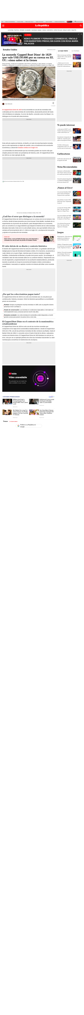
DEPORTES (50, 30)
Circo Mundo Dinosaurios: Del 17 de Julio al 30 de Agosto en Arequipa (64, 225)
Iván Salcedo (8, 104)
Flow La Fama (20, 21)
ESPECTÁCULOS (58, 30)
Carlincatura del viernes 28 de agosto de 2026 (64, 159)
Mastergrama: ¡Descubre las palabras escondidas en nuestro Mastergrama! (64, 238)
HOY (2, 21)
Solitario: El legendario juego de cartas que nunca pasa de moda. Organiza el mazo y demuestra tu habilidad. (64, 247)
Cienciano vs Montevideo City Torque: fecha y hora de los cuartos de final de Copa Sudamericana (64, 173)
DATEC (69, 30)
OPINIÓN (22, 30)
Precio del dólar (29, 21)
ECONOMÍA (28, 30)
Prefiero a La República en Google (28, 425)
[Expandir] (78, 34)
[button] (3, 25)
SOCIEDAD (34, 30)
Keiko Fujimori (49, 21)
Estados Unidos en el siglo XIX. (28, 147)
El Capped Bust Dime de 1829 (12, 109)
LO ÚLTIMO (10, 30)
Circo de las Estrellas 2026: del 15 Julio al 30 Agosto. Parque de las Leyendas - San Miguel (64, 194)
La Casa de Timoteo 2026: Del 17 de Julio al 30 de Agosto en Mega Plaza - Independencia (64, 210)
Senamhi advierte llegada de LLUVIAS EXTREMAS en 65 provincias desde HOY (64, 180)
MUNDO (40, 30)
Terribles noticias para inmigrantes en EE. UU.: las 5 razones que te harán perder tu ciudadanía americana (64, 147)
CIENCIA (44, 30)
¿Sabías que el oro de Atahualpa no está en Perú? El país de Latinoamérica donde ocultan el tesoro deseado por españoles (64, 66)
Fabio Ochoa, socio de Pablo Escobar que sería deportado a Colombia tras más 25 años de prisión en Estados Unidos (21, 239)
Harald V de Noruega (10, 21)
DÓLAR (65, 30)
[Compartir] (53, 103)
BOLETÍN (74, 30)
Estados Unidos (10, 49)
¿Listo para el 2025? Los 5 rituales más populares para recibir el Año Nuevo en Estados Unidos (64, 131)
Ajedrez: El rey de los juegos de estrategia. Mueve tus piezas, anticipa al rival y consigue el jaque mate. (64, 255)
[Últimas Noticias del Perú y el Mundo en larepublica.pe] (42, 25)
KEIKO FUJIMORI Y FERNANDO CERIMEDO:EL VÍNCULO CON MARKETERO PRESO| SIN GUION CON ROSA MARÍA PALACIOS (51, 41)
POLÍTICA (16, 30)
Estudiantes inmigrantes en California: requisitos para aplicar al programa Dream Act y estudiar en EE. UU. (64, 139)
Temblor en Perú (39, 21)
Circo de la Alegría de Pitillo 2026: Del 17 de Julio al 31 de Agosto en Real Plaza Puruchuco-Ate (64, 218)
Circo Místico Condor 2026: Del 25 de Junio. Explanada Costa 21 (64, 201)
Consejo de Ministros (59, 21)
